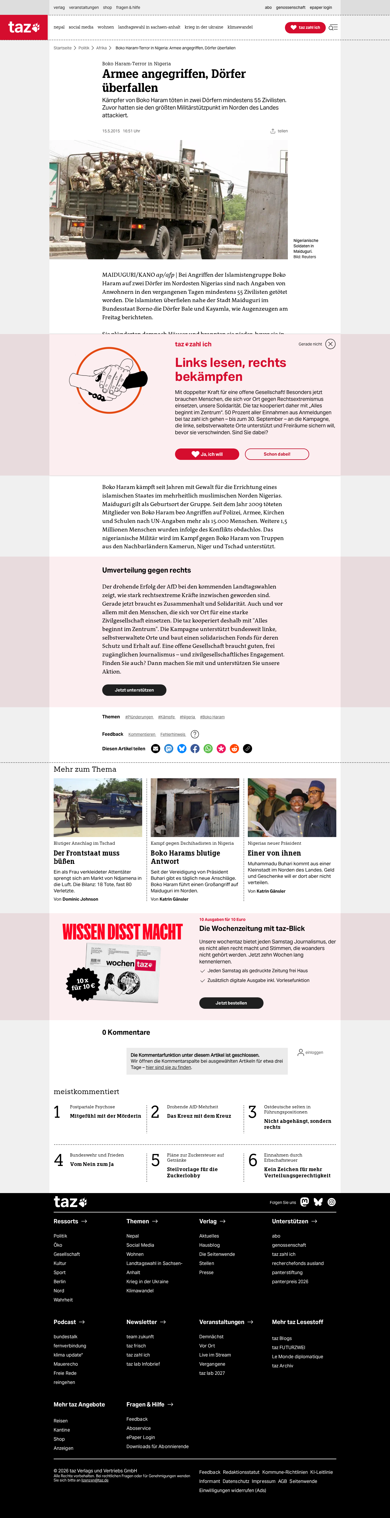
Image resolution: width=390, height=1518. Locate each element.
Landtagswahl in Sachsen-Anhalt (154, 1268)
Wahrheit (63, 1300)
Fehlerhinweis (173, 734)
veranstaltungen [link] (84, 7)
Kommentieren (142, 734)
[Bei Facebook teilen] (195, 748)
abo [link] (268, 7)
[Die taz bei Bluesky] (318, 1204)
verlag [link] (59, 7)
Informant (210, 1481)
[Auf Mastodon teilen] (168, 748)
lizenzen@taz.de (94, 1480)
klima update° (68, 1355)
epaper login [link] (321, 7)
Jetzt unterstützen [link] (134, 690)
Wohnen (135, 1254)
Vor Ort (207, 1346)
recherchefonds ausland (298, 1263)
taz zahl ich (283, 1254)
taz (71, 1202)
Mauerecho (66, 1364)
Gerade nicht (310, 344)
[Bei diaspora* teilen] (221, 748)
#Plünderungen (139, 716)
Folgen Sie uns (283, 1202)
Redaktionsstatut (242, 1472)
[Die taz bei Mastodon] (304, 1204)
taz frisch (136, 1346)
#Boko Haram (212, 716)
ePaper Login (140, 1437)
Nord (59, 1291)
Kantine (62, 1430)
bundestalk (65, 1337)
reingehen (64, 1382)
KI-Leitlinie (321, 1472)
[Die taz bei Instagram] (331, 1204)
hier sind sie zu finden (168, 1067)
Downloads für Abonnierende (157, 1447)
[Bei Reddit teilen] (234, 748)
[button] (333, 28)
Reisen (61, 1421)
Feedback (137, 1419)
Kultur (60, 1263)
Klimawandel (140, 1291)
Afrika (101, 48)
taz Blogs (282, 1338)
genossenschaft (289, 1245)
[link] (60, 27)
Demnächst (211, 1337)
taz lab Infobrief (143, 1364)
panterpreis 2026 (290, 1282)
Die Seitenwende (217, 1254)
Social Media (140, 1245)
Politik (84, 48)
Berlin (60, 1282)
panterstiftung (287, 1273)
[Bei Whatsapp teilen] (208, 748)
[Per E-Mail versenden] (155, 748)
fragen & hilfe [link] (128, 7)
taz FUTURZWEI (288, 1348)
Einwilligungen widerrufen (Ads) (232, 1490)
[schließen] (330, 344)
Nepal (132, 1236)
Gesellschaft (67, 1254)
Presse (206, 1273)
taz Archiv (282, 1366)
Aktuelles (209, 1236)
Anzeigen (63, 1448)
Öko (58, 1245)
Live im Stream (215, 1355)
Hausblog (209, 1245)
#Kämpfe (167, 716)
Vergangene (212, 1364)
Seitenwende (303, 1481)
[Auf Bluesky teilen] (181, 748)
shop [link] (107, 7)
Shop (59, 1439)
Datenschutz (236, 1481)
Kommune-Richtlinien (285, 1472)
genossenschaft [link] (290, 7)
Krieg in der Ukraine (147, 1282)
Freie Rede (65, 1373)
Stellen (206, 1263)
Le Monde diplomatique (297, 1357)
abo (276, 1236)
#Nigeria (188, 716)
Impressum (264, 1481)
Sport (60, 1273)
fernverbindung (70, 1346)
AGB (283, 1481)
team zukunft (140, 1337)
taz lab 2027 (212, 1373)
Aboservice (138, 1428)
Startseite (63, 48)
